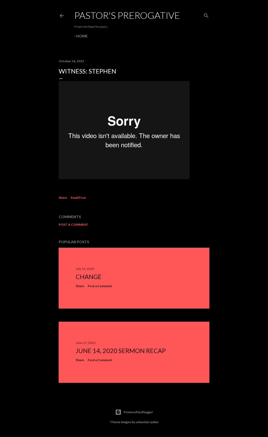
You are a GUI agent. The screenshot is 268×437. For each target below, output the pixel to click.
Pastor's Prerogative (127, 15)
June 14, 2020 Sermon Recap (121, 350)
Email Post (78, 198)
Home (82, 36)
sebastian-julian (147, 422)
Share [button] (63, 198)
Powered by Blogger (138, 412)
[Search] (206, 14)
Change (89, 276)
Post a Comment (73, 224)
